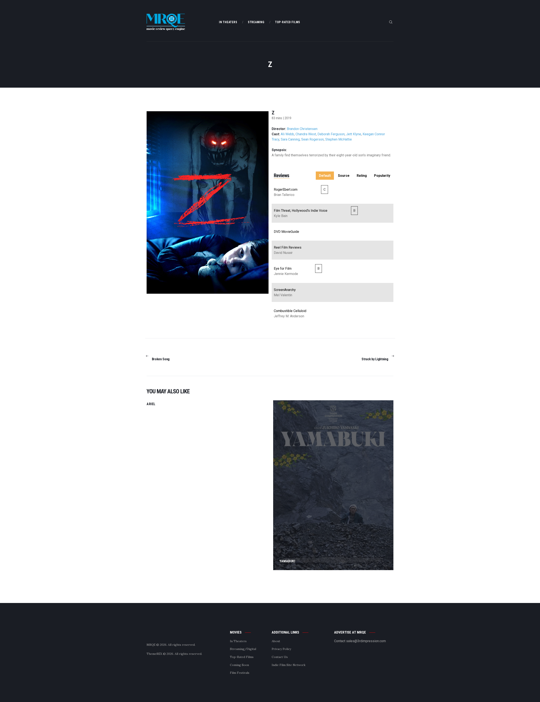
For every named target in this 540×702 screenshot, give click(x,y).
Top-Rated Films (242, 657)
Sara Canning (290, 139)
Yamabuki (287, 561)
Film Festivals (239, 673)
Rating (362, 176)
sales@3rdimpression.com (366, 641)
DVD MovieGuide (286, 232)
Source (344, 176)
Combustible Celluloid (290, 311)
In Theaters (238, 641)
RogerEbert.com (285, 190)
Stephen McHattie (338, 139)
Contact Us (280, 657)
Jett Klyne (353, 134)
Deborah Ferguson (331, 134)
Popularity (382, 176)
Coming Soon (239, 665)
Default (325, 176)
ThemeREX (154, 654)
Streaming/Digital (243, 649)
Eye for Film (283, 269)
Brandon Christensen (302, 129)
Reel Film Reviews (287, 247)
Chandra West (306, 134)
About (276, 641)
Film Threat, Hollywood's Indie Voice (300, 211)
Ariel (151, 404)
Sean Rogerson (312, 139)
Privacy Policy (281, 649)
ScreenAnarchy (285, 290)
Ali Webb (287, 134)
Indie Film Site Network (288, 665)
